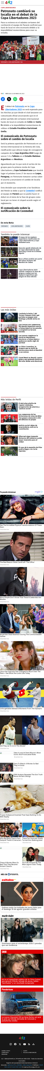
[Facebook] (15, 1044)
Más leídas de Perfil (11, 399)
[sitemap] (33, 1044)
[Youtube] (24, 1044)
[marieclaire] (22, 916)
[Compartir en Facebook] (3, 99)
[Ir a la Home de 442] (8, 3)
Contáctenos (5, 1052)
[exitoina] (22, 880)
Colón (28, 226)
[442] (22, 1038)
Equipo (25, 1051)
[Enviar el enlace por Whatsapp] (15, 99)
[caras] (22, 952)
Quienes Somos (6, 1051)
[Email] (21, 99)
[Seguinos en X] (20, 1044)
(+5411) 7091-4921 (16, 1067)
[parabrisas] (22, 990)
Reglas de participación (29, 1052)
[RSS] (29, 1044)
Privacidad (4, 1054)
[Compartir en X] (9, 99)
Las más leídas (8, 309)
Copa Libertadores (17, 226)
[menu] (2, 2)
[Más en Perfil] (13, 874)
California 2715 (11, 1065)
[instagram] (11, 1044)
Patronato (4, 226)
